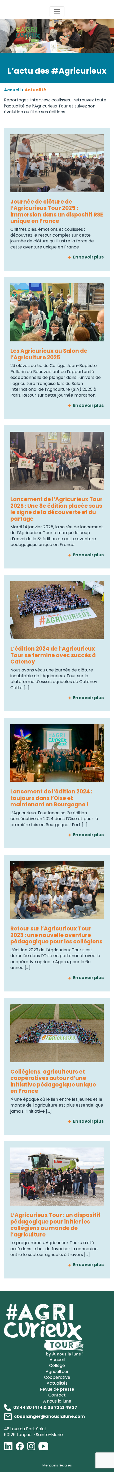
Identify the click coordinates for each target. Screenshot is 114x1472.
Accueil (12, 90)
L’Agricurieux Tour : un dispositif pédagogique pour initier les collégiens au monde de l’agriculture (55, 1224)
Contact (57, 1395)
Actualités (57, 1383)
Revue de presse (57, 1389)
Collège (57, 1365)
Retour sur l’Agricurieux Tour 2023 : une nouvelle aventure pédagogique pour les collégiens (56, 935)
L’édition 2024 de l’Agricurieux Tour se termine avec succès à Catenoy (53, 655)
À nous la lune (57, 1401)
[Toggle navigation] (57, 11)
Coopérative (57, 1377)
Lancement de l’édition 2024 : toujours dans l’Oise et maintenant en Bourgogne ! (51, 798)
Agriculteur (57, 1371)
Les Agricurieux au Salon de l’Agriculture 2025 (48, 354)
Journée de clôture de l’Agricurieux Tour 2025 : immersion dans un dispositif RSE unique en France (56, 211)
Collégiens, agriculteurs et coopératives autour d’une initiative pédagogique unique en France (53, 1081)
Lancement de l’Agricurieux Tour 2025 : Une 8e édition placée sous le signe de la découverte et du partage (56, 509)
